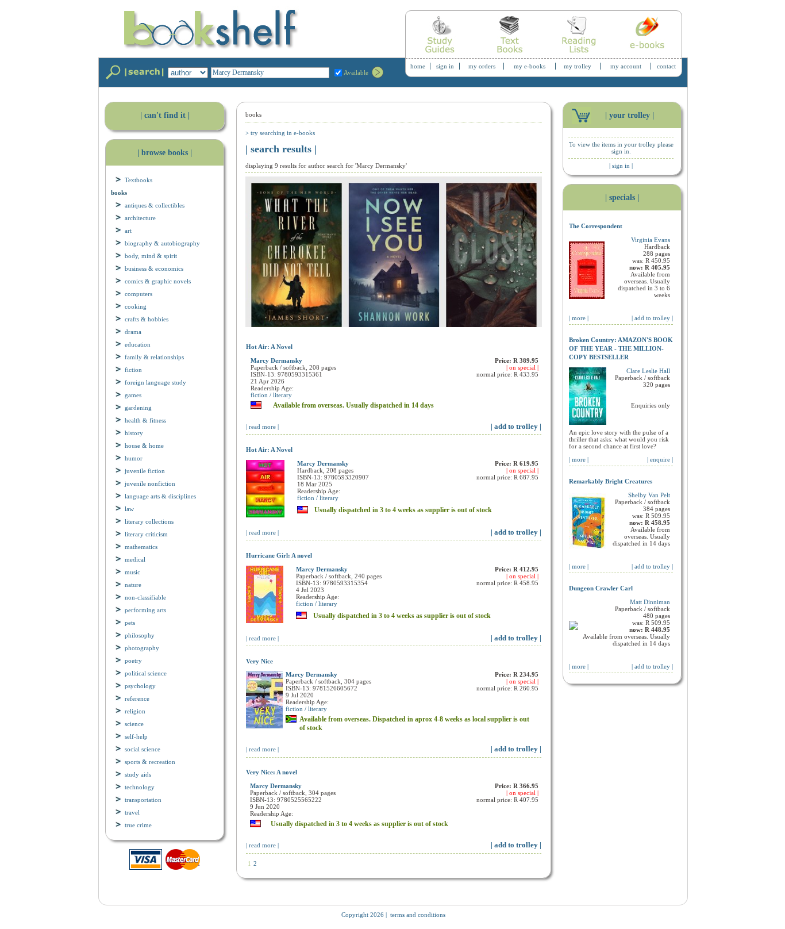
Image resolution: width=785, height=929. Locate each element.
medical (135, 559)
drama (133, 331)
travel (132, 812)
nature (133, 584)
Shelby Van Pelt (649, 495)
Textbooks (138, 179)
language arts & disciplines (160, 496)
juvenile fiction (145, 470)
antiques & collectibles (154, 205)
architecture (140, 217)
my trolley (577, 66)
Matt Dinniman (650, 601)
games (133, 394)
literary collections (149, 521)
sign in (445, 66)
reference (137, 698)
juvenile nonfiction (150, 483)
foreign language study (155, 382)
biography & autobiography (162, 243)
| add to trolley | (516, 426)
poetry (133, 660)
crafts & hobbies (146, 319)
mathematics (141, 546)
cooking (136, 306)
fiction (133, 369)
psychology (140, 685)
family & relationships (154, 357)
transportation (143, 799)
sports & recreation (150, 761)
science (134, 723)
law (129, 508)
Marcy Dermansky (276, 360)
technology (140, 787)
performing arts (145, 609)
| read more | (262, 426)
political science (146, 673)
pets (130, 622)
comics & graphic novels (158, 281)
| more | (578, 317)
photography (142, 647)
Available (356, 72)
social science (142, 749)
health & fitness (145, 420)
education (138, 344)
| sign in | (621, 165)
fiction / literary (271, 394)
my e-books (529, 66)
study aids (138, 774)
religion (135, 711)
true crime (138, 824)
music (132, 572)
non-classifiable (145, 597)
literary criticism (146, 534)
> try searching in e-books (280, 132)
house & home (144, 445)
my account (625, 66)
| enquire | (660, 459)
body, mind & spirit (151, 255)
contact (666, 66)
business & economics (154, 268)
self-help (136, 736)
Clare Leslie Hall (648, 370)
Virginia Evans (650, 239)
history (134, 432)
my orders (481, 66)
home (417, 66)
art (128, 230)
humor (134, 458)
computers (138, 293)
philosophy (140, 635)
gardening (138, 407)
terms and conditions (417, 914)
